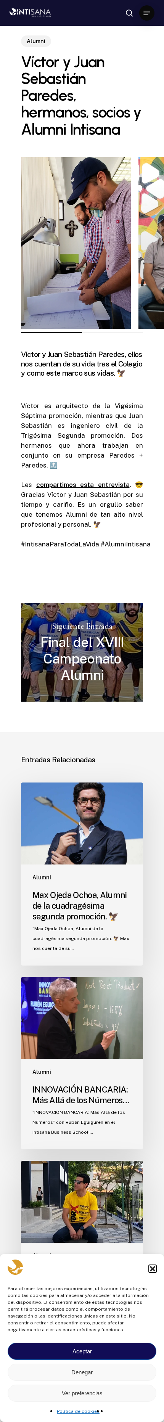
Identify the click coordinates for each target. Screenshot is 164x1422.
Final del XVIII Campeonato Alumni (82, 652)
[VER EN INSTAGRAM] (75, 242)
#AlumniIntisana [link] (126, 544)
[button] (152, 1269)
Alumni (36, 41)
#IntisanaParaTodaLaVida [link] (60, 544)
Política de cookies (78, 1411)
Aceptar (82, 1351)
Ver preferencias (82, 1393)
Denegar (82, 1372)
